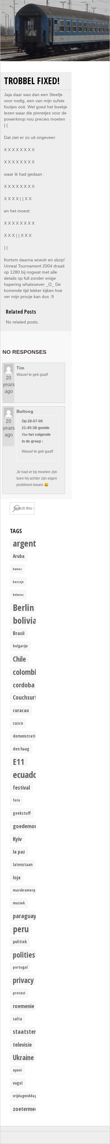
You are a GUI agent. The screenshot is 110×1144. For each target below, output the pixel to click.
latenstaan (22, 864)
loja (16, 877)
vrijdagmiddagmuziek (31, 1095)
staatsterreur (29, 1031)
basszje (18, 582)
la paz (19, 851)
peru (21, 929)
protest (19, 993)
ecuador (26, 774)
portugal (20, 967)
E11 (18, 762)
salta (17, 1019)
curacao (21, 710)
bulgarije (20, 646)
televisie (22, 1044)
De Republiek (55, 30)
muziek (19, 903)
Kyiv (17, 839)
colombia (26, 672)
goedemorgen (29, 826)
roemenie (23, 1006)
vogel (18, 1083)
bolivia (25, 620)
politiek (20, 941)
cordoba (24, 684)
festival (21, 787)
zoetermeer (26, 1108)
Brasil (18, 633)
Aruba (18, 556)
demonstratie (25, 736)
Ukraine (23, 1057)
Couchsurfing (28, 697)
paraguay (24, 916)
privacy (23, 980)
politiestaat (30, 954)
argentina (30, 543)
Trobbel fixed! (32, 80)
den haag (21, 749)
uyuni (17, 1070)
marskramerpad (26, 890)
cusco (18, 723)
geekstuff (22, 813)
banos (17, 569)
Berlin (23, 607)
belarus (18, 595)
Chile (19, 659)
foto (16, 800)
